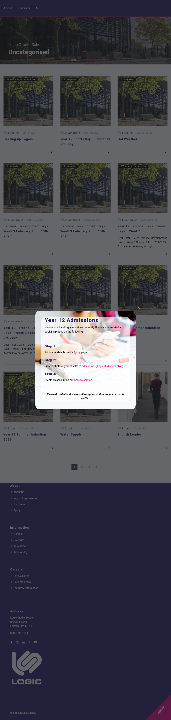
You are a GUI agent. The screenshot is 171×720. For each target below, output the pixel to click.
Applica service (83, 380)
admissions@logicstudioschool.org (102, 366)
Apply (77, 352)
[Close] (138, 307)
